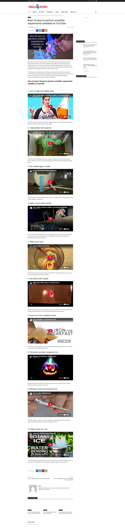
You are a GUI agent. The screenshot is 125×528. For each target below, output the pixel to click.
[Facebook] (89, 1)
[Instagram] (91, 1)
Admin (31, 27)
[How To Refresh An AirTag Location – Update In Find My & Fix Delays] (79, 66)
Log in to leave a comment (33, 524)
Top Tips (35, 15)
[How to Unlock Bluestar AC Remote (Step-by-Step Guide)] (50, 506)
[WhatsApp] (46, 30)
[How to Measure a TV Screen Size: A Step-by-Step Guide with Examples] (66, 506)
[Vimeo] (94, 1)
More (32, 15)
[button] (95, 12)
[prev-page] (28, 516)
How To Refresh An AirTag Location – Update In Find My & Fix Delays (90, 66)
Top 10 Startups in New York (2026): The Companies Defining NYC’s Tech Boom (90, 52)
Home (29, 15)
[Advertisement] (72, 7)
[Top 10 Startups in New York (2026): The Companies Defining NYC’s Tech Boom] (79, 53)
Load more (86, 71)
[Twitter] (93, 1)
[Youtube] (96, 1)
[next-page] (30, 516)
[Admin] (28, 27)
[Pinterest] (43, 30)
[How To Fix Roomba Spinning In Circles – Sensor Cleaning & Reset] (35, 506)
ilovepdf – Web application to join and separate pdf (38, 478)
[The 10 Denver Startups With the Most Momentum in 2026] (79, 46)
